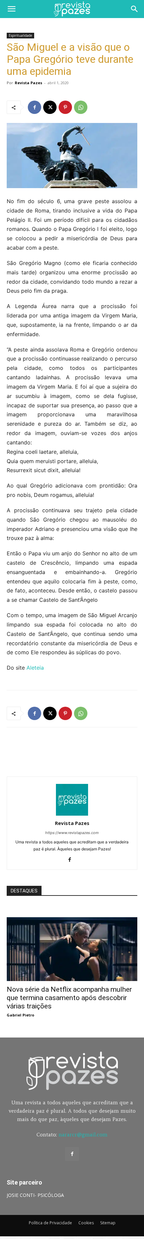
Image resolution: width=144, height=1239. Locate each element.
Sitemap (108, 1223)
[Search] (134, 9)
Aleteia (34, 667)
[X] (50, 107)
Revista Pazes (28, 82)
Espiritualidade (20, 35)
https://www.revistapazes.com (72, 832)
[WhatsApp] (80, 107)
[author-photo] (72, 814)
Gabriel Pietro (20, 1014)
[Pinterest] (65, 107)
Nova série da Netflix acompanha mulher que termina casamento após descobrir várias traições (69, 997)
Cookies (86, 1223)
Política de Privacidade (50, 1223)
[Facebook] (34, 107)
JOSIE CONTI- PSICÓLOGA (35, 1195)
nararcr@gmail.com (83, 1134)
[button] (11, 9)
